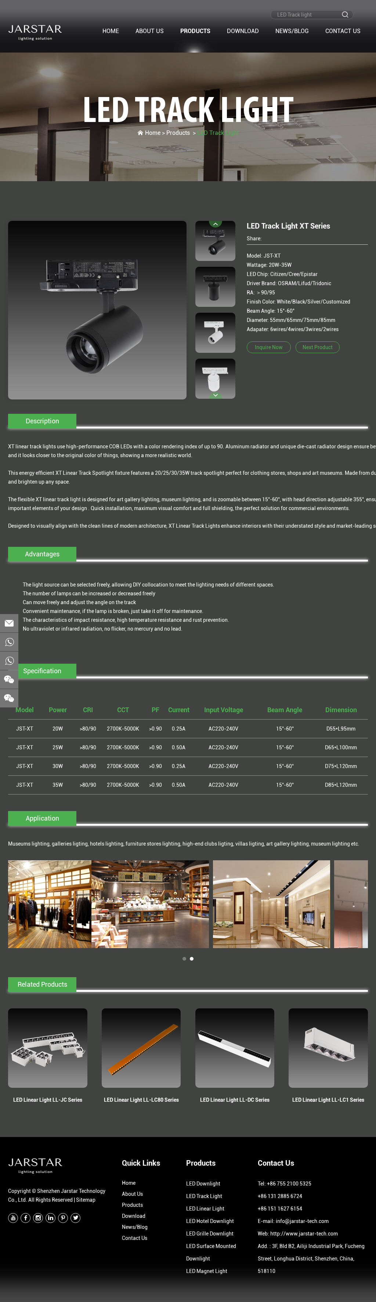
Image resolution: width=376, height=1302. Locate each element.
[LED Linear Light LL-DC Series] (235, 1048)
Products (195, 31)
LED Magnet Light (206, 1271)
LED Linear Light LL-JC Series (47, 1100)
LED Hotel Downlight (210, 1221)
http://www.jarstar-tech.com (304, 1234)
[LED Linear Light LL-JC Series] (47, 1048)
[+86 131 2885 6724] (9, 661)
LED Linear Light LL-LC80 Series (141, 1100)
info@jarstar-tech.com (302, 1221)
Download (243, 31)
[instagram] (38, 1218)
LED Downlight (203, 1184)
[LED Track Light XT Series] (97, 310)
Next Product (318, 347)
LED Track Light (188, 111)
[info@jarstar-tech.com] (9, 623)
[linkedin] (50, 1218)
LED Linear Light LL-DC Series (235, 1100)
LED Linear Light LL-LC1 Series (328, 1100)
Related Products (42, 984)
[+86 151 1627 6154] (9, 642)
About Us (149, 31)
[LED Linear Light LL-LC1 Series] (328, 1048)
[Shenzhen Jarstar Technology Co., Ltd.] (35, 32)
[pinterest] (63, 1218)
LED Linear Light (205, 1209)
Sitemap (85, 1200)
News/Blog (292, 31)
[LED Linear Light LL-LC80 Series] (141, 1048)
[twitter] (75, 1218)
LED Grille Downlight (210, 1234)
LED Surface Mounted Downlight (211, 1252)
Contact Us (343, 31)
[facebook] (25, 1218)
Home (110, 31)
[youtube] (13, 1218)
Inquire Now (269, 347)
